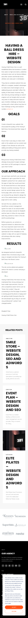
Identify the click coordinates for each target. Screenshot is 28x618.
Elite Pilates (9, 454)
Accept (14, 607)
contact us (9, 109)
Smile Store (9, 338)
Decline (14, 611)
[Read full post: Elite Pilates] (14, 440)
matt (6, 14)
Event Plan (9, 389)
